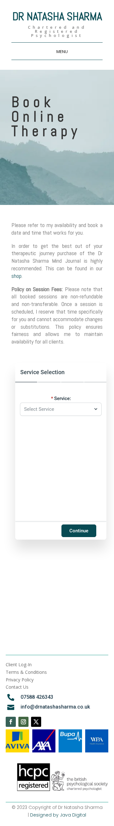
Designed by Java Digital (58, 815)
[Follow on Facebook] (11, 722)
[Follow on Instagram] (23, 722)
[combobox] (57, 409)
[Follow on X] (36, 722)
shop (16, 275)
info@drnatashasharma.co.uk (55, 707)
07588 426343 (37, 697)
